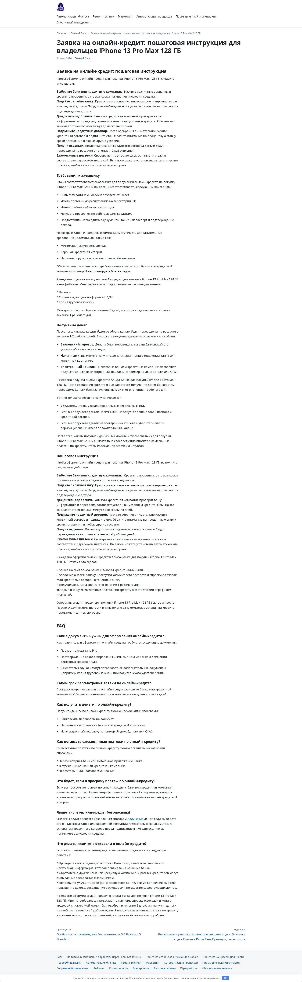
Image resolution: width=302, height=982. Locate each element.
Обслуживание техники (217, 968)
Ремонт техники (103, 16)
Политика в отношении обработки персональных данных (104, 957)
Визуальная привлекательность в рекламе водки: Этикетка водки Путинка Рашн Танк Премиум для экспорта (201, 934)
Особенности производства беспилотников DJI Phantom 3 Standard (99, 934)
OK (225, 978)
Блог (59, 957)
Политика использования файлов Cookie (172, 957)
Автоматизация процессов (154, 16)
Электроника (141, 968)
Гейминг (99, 968)
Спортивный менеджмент (74, 22)
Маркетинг (125, 16)
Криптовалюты (118, 968)
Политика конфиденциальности (223, 957)
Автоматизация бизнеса (73, 16)
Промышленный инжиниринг (196, 16)
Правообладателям (69, 962)
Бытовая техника (165, 968)
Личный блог (78, 33)
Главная (61, 33)
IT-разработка (188, 968)
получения (135, 819)
